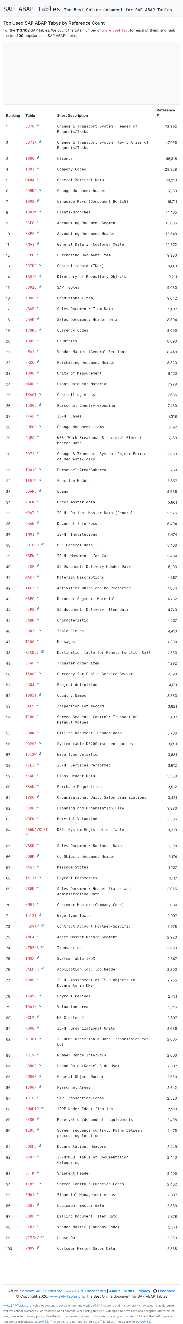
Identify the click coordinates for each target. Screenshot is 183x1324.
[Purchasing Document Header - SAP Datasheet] (38, 361)
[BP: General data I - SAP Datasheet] (42, 544)
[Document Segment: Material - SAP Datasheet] (38, 597)
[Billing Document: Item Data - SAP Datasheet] (38, 1215)
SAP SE (43, 1321)
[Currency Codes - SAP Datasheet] (40, 329)
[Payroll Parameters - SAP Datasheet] (40, 877)
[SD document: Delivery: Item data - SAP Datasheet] (38, 608)
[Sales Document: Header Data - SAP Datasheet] (38, 318)
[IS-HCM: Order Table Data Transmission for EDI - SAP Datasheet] (40, 1038)
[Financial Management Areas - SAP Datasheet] (38, 1193)
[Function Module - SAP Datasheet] (40, 479)
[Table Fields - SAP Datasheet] (40, 630)
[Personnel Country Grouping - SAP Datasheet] (40, 404)
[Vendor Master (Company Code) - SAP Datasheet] (38, 1226)
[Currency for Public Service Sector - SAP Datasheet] (40, 673)
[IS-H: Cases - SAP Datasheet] (38, 415)
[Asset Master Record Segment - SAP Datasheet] (38, 936)
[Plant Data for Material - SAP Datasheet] (38, 383)
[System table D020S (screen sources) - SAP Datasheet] (40, 742)
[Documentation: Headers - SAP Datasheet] (40, 1145)
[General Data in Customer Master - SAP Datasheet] (38, 243)
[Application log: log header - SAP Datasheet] (42, 968)
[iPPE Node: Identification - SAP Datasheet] (42, 1107)
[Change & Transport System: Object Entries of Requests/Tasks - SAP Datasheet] (38, 452)
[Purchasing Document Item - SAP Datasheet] (38, 254)
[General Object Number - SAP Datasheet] (40, 1075)
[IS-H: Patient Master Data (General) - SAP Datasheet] (38, 511)
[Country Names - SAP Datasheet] (40, 694)
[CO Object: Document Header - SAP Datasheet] (38, 855)
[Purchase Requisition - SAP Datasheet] (38, 785)
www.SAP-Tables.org (66, 1296)
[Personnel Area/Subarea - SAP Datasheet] (40, 468)
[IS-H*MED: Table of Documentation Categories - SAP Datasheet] (38, 1156)
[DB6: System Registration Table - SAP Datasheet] (26, 834)
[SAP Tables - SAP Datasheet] (40, 286)
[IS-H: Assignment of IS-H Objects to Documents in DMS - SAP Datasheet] (38, 979)
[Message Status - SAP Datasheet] (38, 866)
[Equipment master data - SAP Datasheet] (38, 1204)
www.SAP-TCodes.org (43, 1291)
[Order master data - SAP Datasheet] (38, 501)
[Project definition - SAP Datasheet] (38, 683)
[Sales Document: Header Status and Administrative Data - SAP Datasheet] (38, 887)
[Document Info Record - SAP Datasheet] (38, 522)
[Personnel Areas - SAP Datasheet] (40, 1086)
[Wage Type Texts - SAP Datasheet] (40, 914)
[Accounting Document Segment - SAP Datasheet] (38, 222)
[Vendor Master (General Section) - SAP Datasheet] (38, 350)
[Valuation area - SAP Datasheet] (40, 1005)
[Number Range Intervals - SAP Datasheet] (38, 1054)
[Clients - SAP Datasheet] (38, 157)
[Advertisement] (91, 73)
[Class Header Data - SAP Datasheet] (38, 775)
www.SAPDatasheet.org (86, 1291)
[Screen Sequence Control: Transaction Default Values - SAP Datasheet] (38, 715)
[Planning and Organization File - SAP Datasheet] (38, 807)
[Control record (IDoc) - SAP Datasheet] (40, 264)
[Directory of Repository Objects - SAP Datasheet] (40, 275)
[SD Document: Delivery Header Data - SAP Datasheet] (38, 565)
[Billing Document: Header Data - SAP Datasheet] (38, 732)
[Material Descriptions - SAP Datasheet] (38, 576)
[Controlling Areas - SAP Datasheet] (40, 393)
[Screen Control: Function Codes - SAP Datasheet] (40, 1183)
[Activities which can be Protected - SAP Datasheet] (38, 587)
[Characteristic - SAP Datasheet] (38, 619)
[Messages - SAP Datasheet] (38, 640)
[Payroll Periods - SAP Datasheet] (40, 995)
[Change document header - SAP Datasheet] (40, 189)
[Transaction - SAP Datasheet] (42, 946)
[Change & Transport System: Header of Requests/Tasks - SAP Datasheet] (38, 125)
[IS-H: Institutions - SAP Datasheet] (38, 533)
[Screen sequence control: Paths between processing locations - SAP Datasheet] (38, 1129)
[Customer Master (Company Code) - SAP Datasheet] (38, 903)
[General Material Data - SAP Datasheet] (38, 179)
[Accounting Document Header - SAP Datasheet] (38, 232)
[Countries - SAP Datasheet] (38, 340)
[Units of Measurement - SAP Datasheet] (38, 372)
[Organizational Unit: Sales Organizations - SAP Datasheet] (38, 796)
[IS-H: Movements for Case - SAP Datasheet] (38, 554)
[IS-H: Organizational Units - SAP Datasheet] (38, 1027)
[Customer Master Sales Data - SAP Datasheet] (38, 1247)
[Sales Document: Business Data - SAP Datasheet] (38, 844)
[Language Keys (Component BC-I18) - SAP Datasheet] (38, 200)
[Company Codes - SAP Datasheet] (38, 168)
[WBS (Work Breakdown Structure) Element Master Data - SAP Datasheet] (38, 436)
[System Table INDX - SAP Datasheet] (38, 957)
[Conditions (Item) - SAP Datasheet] (38, 297)
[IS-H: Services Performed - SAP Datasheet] (38, 764)
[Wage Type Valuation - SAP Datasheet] (40, 753)
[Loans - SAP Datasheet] (40, 490)
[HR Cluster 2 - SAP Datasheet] (38, 1016)
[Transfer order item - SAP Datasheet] (38, 662)
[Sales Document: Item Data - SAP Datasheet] (38, 307)
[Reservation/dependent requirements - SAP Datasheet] (38, 1118)
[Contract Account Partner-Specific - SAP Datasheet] (42, 925)
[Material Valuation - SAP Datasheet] (38, 818)
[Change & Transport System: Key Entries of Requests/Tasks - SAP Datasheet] (40, 141)
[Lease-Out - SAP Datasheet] (42, 1236)
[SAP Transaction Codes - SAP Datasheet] (38, 1097)
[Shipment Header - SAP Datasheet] (38, 1172)
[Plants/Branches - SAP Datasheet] (40, 211)
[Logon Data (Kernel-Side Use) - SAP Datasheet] (40, 1064)
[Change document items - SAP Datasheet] (40, 426)
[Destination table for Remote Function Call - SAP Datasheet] (42, 651)
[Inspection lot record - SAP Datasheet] (38, 705)
